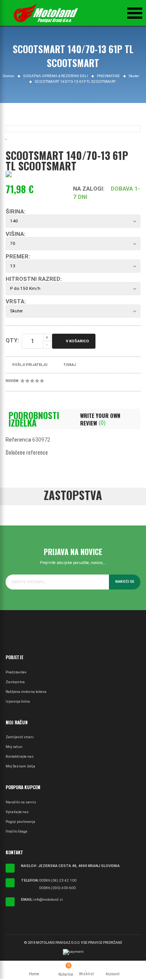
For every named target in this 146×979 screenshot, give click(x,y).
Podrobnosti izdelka (34, 419)
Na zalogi (88, 188)
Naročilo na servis (21, 802)
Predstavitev (16, 672)
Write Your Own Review (100, 419)
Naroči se (124, 582)
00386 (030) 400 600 (57, 888)
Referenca (18, 440)
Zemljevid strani (20, 737)
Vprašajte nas (17, 812)
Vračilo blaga (16, 831)
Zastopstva (15, 682)
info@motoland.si (48, 899)
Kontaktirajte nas (20, 756)
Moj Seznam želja (20, 766)
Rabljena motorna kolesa (26, 691)
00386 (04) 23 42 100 (57, 880)
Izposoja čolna (18, 701)
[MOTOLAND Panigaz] (46, 13)
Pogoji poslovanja (20, 821)
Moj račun (14, 747)
